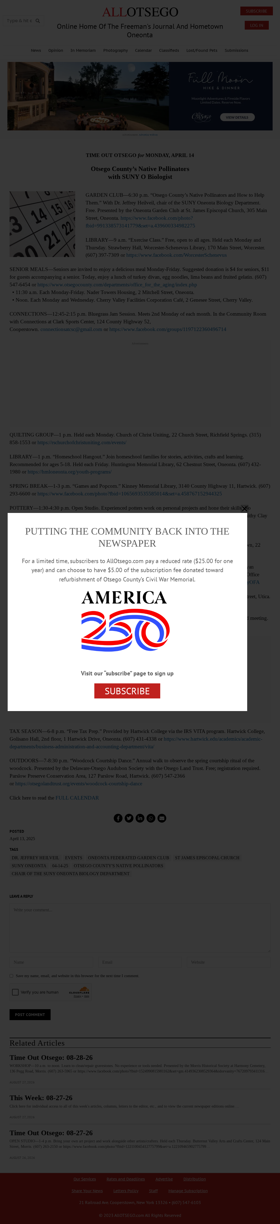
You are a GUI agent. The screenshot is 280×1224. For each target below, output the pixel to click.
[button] (244, 508)
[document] (140, 612)
